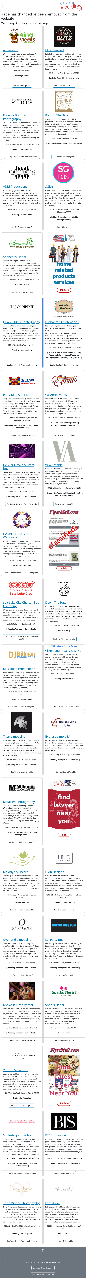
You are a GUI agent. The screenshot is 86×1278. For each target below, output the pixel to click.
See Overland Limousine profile (22, 975)
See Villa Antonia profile (64, 504)
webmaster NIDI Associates (43, 1274)
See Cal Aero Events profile (64, 435)
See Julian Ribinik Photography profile (22, 365)
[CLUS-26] (64, 808)
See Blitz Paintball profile (64, 85)
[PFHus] (64, 263)
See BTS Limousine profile (64, 1173)
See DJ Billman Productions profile (21, 707)
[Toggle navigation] (5, 6)
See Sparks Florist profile (64, 1040)
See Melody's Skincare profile (22, 910)
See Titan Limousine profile (22, 772)
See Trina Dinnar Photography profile (22, 1241)
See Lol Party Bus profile (64, 975)
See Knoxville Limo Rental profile (22, 1040)
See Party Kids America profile (22, 435)
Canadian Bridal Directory (43, 1268)
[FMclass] (64, 540)
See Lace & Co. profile (64, 1241)
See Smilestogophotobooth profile (22, 1173)
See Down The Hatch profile (64, 639)
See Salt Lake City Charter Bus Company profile (22, 637)
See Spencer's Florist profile (22, 292)
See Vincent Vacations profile (21, 1105)
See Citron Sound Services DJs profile (64, 707)
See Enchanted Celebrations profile (64, 365)
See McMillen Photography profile (21, 842)
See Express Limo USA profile (64, 772)
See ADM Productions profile (21, 227)
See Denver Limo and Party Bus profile (22, 504)
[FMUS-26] (64, 1077)
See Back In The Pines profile (64, 157)
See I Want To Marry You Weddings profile (22, 573)
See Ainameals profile (22, 85)
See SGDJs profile (64, 227)
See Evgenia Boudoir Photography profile (22, 157)
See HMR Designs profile (64, 910)
